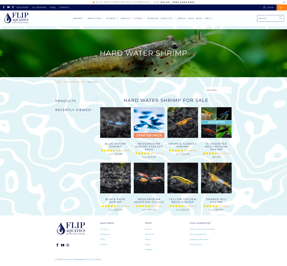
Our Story (22, 7)
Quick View (115, 129)
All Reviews (39, 7)
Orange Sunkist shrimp (182, 122)
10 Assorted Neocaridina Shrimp (216, 122)
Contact (64, 7)
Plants (111, 18)
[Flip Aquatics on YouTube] (8, 7)
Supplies (167, 18)
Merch (182, 18)
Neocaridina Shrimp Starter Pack (149, 122)
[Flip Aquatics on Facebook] (3, 7)
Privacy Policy (196, 244)
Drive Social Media (93, 259)
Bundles (153, 18)
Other (138, 18)
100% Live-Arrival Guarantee (202, 229)
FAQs (53, 7)
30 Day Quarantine (198, 234)
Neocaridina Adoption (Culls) (149, 178)
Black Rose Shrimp (115, 178)
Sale (191, 18)
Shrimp (78, 18)
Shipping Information (199, 239)
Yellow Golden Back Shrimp (182, 178)
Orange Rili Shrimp (216, 178)
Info (208, 18)
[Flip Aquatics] (16, 18)
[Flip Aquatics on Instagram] (13, 7)
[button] (108, 150)
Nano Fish (95, 18)
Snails (125, 18)
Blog (199, 18)
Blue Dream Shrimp (115, 122)
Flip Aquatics (68, 259)
